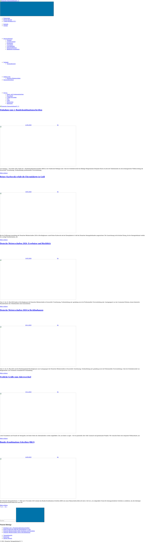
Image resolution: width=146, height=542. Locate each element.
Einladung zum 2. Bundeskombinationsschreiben (21, 110)
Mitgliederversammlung (13, 49)
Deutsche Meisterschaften (13, 78)
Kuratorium (10, 43)
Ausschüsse (10, 44)
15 (5, 506)
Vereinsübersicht (11, 63)
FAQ (8, 99)
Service (5, 93)
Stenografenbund (8, 38)
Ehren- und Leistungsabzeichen (15, 94)
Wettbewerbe (6, 76)
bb (57, 125)
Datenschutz (6, 18)
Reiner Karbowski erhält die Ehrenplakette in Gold (22, 177)
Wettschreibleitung (12, 47)
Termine (5, 25)
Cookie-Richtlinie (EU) (9, 21)
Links (8, 100)
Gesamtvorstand (11, 41)
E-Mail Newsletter (12, 97)
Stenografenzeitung (8, 80)
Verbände (5, 62)
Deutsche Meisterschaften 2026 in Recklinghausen (21, 310)
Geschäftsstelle (11, 46)
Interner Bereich (7, 19)
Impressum (10, 103)
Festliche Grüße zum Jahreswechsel (15, 377)
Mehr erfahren (4, 173)
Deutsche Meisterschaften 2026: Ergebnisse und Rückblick (25, 243)
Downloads (10, 96)
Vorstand (9, 40)
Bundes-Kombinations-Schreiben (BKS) (17, 442)
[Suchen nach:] (8, 520)
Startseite (5, 24)
